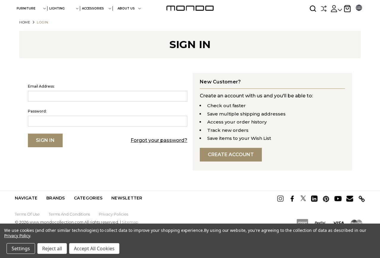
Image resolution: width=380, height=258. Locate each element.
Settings (21, 248)
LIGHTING (57, 8)
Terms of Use (27, 214)
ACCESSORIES (93, 8)
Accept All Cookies (94, 248)
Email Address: (41, 86)
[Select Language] (359, 8)
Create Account (231, 154)
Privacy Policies (113, 214)
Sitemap (130, 222)
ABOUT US (127, 8)
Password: (37, 111)
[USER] (336, 8)
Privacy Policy (17, 235)
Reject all (52, 248)
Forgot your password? (159, 140)
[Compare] (324, 9)
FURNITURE (26, 8)
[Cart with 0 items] (347, 8)
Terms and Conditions (69, 214)
